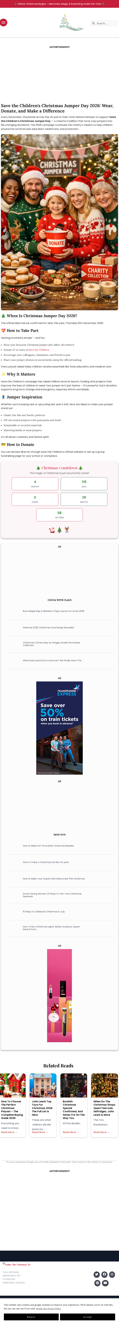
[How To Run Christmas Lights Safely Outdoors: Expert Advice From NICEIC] (11, 928)
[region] (59, 1310)
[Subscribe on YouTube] (105, 1283)
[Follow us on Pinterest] (97, 1283)
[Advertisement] (59, 72)
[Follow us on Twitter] (97, 1274)
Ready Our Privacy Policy (48, 1308)
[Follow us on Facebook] (104, 1274)
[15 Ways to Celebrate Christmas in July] (11, 911)
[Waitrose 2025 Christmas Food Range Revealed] (11, 627)
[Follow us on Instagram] (112, 1274)
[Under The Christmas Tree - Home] (17, 1264)
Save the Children (39, 349)
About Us (38, 1274)
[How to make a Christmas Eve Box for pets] (11, 862)
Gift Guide (69, 1284)
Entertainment (71, 1274)
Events (67, 1288)
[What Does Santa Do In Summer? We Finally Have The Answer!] (11, 660)
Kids (65, 1279)
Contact (38, 1279)
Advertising (39, 1284)
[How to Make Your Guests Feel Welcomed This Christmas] (11, 878)
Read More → (9, 1132)
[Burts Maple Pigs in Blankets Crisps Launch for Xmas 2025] (11, 611)
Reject (31, 1317)
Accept (87, 1317)
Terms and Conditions (39, 1291)
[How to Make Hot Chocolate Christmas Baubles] (11, 845)
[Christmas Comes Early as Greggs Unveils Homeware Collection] (11, 644)
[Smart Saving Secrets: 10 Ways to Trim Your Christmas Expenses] (11, 895)
